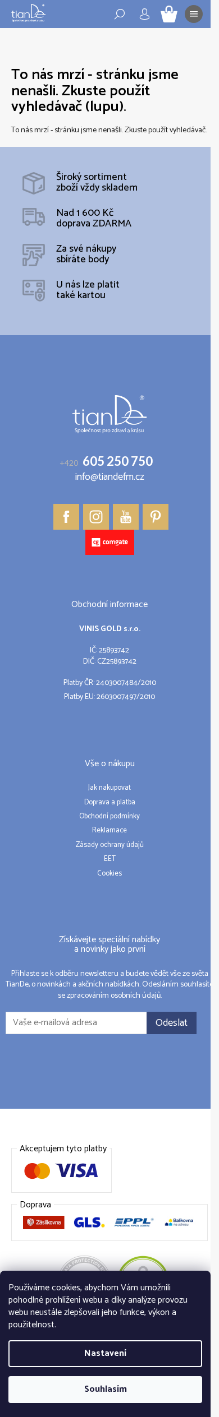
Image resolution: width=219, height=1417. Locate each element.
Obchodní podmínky (109, 817)
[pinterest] (155, 517)
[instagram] (96, 517)
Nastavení (105, 1353)
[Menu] (193, 14)
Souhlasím (105, 1389)
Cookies (109, 874)
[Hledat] (119, 14)
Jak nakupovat (109, 788)
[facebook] (66, 517)
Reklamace (109, 831)
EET (110, 859)
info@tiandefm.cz (109, 477)
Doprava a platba (109, 803)
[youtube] (126, 517)
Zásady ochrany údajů (110, 845)
